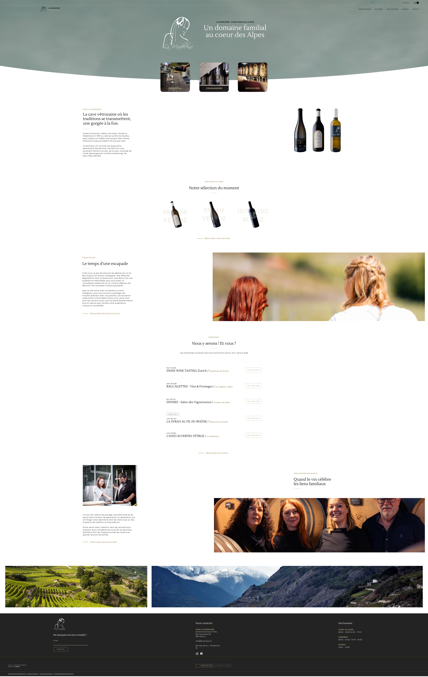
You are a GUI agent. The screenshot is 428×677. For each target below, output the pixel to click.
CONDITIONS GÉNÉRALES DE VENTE (63, 673)
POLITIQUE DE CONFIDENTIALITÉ (17, 673)
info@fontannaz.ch (204, 641)
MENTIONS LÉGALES (32, 673)
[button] (416, 3)
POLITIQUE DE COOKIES (46, 673)
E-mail (56, 640)
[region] (175, 77)
